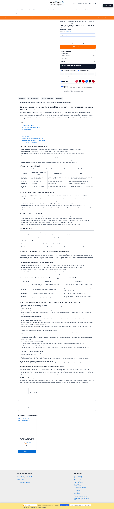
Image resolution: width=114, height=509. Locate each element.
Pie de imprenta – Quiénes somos (24, 476)
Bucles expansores (31, 9)
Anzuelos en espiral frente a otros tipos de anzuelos (33, 140)
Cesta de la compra (82, 3)
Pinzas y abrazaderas (79, 492)
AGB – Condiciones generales (23, 482)
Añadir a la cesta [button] (27, 451)
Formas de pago (20, 479)
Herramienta (77, 493)
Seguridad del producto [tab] (47, 98)
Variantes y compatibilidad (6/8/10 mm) (31, 127)
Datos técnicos (25, 134)
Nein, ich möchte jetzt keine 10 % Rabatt (80, 505)
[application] (97, 3)
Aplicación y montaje (26, 129)
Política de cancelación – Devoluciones (25, 481)
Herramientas (77, 490)
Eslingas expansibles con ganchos (81, 498)
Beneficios (40, 9)
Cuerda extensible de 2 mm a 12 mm (53, 9)
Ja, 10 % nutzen (64, 505)
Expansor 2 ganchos (78, 9)
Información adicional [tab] (33, 98)
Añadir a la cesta (78, 47)
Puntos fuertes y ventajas (27, 125)
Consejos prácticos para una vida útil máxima (32, 138)
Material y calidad (26, 136)
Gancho (75, 495)
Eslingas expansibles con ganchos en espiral (84, 499)
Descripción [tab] (22, 98)
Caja (90, 3)
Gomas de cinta (88, 9)
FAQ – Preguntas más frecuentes (29, 142)
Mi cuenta (74, 3)
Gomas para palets (20, 9)
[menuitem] (95, 3)
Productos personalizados (22, 13)
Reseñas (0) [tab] (59, 98)
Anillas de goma (66, 9)
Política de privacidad (21, 477)
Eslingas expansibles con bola (81, 496)
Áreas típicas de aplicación (28, 131)
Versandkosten (68, 31)
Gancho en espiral (77, 76)
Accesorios (32, 13)
